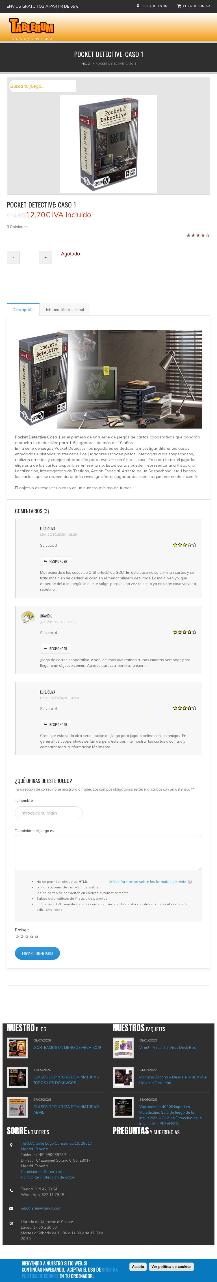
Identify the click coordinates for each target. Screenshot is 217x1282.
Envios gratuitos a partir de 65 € (43, 6)
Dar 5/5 (36, 936)
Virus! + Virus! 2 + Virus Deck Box (167, 1047)
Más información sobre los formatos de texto (147, 881)
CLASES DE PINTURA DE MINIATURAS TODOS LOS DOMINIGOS (66, 1080)
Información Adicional (65, 309)
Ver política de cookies (171, 1267)
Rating (22, 930)
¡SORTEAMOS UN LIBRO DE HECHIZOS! (67, 1047)
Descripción (23, 309)
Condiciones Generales (41, 1171)
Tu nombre (24, 800)
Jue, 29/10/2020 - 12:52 (58, 622)
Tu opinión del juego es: (35, 830)
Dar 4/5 (31, 936)
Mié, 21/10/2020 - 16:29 (58, 534)
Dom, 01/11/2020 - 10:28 (59, 698)
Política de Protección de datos (48, 1177)
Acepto (138, 1267)
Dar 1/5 (17, 936)
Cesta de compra (196, 6)
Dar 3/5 (27, 936)
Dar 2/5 (22, 936)
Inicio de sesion (154, 6)
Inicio (85, 63)
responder (58, 561)
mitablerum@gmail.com (41, 1208)
